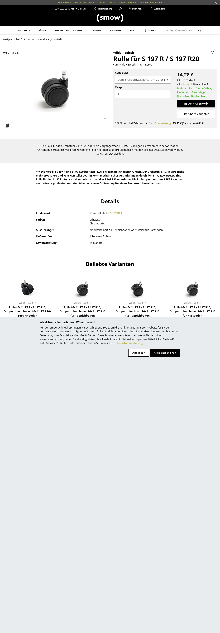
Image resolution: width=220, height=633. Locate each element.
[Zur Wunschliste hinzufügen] (213, 52)
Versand (187, 84)
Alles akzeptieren (165, 352)
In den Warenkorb (196, 103)
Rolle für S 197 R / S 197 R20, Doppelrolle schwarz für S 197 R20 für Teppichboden (82, 311)
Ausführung (121, 72)
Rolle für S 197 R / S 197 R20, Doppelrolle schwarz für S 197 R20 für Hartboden (192, 311)
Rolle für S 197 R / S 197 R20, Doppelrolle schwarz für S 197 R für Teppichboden (27, 311)
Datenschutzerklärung (128, 343)
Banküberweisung (160, 123)
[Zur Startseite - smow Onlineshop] (110, 18)
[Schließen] (216, 3)
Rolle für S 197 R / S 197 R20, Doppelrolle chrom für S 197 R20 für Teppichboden (137, 311)
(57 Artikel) (50, 39)
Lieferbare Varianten (196, 114)
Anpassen (138, 352)
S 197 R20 (116, 213)
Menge (118, 87)
